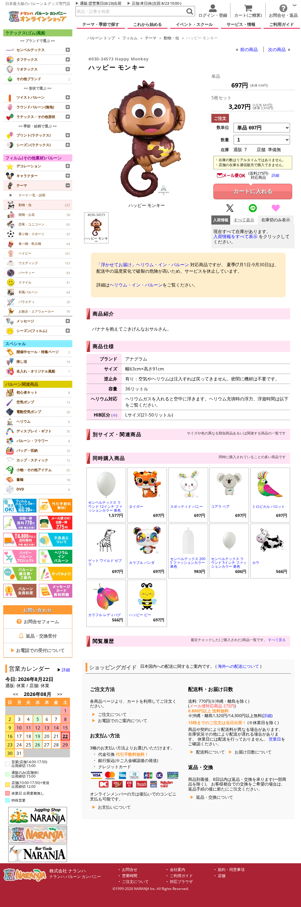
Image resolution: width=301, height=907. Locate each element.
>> (59, 694)
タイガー (136, 506)
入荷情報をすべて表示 (235, 236)
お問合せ (129, 869)
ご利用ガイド (181, 876)
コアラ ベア (220, 506)
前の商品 (249, 49)
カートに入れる (252, 191)
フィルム (130, 38)
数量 (225, 139)
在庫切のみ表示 (275, 220)
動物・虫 (171, 38)
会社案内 (177, 869)
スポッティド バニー (186, 506)
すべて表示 (244, 220)
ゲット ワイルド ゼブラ (105, 562)
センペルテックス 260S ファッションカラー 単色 (187, 562)
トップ (101, 38)
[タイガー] (147, 483)
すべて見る (277, 639)
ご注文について (112, 714)
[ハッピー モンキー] (146, 196)
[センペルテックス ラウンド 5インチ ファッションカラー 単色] (229, 539)
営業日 (275, 739)
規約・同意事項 (231, 869)
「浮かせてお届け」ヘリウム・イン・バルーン (142, 264)
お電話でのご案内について (122, 720)
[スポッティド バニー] (188, 483)
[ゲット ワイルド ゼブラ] (106, 539)
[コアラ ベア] (229, 483)
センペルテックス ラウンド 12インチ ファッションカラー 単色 (105, 506)
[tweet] (229, 211)
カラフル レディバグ (104, 614)
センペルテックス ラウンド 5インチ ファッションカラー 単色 (229, 562)
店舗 (135, 3)
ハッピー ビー (140, 614)
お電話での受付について (38, 650)
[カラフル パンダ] (147, 539)
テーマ (150, 38)
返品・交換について (214, 797)
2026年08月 (38, 694)
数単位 (223, 127)
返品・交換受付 (41, 636)
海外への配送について (238, 666)
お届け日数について (253, 752)
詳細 (66, 669)
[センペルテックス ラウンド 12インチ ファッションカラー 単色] (106, 483)
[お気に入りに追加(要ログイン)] (275, 211)
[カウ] (270, 539)
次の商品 (277, 49)
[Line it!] (252, 211)
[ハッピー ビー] (147, 595)
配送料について (210, 752)
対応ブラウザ (181, 882)
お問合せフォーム (41, 621)
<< (15, 694)
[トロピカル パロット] (270, 483)
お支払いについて (114, 807)
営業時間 (129, 876)
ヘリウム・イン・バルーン (136, 285)
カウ (255, 562)
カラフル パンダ (142, 562)
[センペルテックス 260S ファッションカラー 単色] (188, 539)
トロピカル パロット (268, 506)
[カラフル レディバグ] (106, 595)
